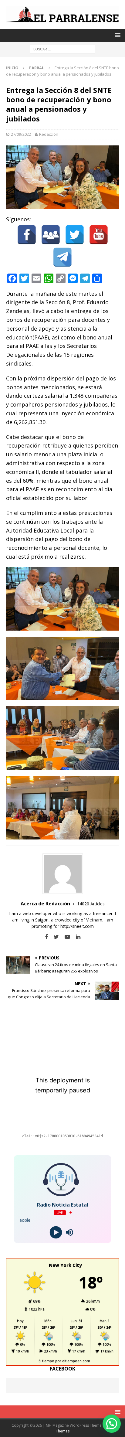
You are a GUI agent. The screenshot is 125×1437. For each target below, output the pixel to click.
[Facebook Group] (50, 234)
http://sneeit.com (77, 926)
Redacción (48, 134)
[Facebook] (26, 234)
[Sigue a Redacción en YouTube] (65, 937)
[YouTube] (98, 234)
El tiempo (46, 1360)
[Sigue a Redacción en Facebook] (46, 937)
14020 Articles (91, 904)
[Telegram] (62, 257)
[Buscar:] (62, 49)
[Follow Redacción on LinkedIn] (75, 937)
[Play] (55, 1232)
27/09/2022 (21, 134)
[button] (112, 1424)
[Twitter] (74, 234)
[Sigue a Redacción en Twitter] (54, 937)
